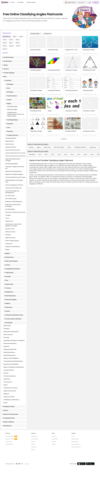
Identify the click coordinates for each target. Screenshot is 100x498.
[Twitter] (16, 464)
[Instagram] (21, 464)
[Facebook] (19, 464)
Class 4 (11, 39)
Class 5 (18, 39)
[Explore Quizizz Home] (4, 2)
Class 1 (15, 36)
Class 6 (5, 42)
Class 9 (5, 46)
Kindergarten (6, 36)
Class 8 (18, 42)
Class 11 (18, 46)
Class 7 (11, 42)
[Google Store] (90, 463)
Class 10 (11, 46)
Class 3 (5, 39)
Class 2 (21, 36)
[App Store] (81, 463)
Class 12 (5, 49)
